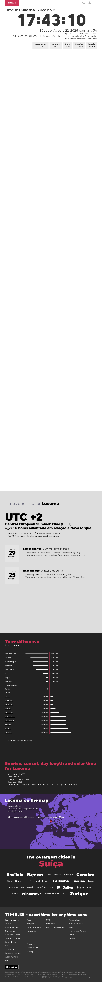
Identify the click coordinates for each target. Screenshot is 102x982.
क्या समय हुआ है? (29, 974)
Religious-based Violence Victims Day (80, 33)
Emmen (57, 875)
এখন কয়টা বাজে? (73, 974)
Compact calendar (13, 953)
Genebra (85, 874)
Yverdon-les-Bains (52, 894)
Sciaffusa (42, 887)
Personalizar (74, 920)
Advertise (31, 944)
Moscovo (9, 704)
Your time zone (12, 927)
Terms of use (32, 948)
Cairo (7, 696)
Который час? (82, 974)
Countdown (10, 942)
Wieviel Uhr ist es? (33, 977)
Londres (55, 45)
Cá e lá (8, 924)
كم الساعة (64, 974)
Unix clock (50, 924)
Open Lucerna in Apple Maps (51, 817)
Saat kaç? (56, 977)
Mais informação (47, 36)
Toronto (8, 666)
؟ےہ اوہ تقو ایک (74, 977)
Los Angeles (40, 45)
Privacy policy (33, 951)
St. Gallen (65, 887)
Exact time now (12, 920)
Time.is (12, 3)
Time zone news (34, 927)
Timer (7, 946)
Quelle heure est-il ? (53, 974)
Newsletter (32, 931)
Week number (11, 957)
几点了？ (20, 974)
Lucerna (79, 881)
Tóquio (91, 45)
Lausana (61, 881)
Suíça (51, 864)
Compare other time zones (20, 741)
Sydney (8, 732)
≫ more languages (87, 977)
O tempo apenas (12, 938)
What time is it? (10, 974)
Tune (80, 887)
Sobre (71, 935)
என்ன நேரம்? (65, 977)
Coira (49, 875)
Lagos (7, 678)
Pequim (79, 45)
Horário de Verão (12, 935)
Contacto (73, 938)
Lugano (91, 881)
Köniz (19, 881)
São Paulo (9, 670)
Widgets (30, 924)
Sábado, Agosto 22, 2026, (68, 30)
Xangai (8, 724)
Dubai (8, 708)
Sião (51, 887)
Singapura (9, 720)
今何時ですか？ (46, 977)
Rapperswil (27, 887)
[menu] (95, 3)
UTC (7, 674)
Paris (67, 45)
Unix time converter (55, 927)
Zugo (64, 894)
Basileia (14, 874)
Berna (35, 875)
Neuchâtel (13, 887)
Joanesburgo (11, 685)
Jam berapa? (21, 977)
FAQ (71, 927)
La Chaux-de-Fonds (38, 881)
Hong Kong (10, 716)
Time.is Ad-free (76, 924)
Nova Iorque (10, 662)
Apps (29, 920)
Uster (89, 887)
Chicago (8, 658)
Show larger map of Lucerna (21, 817)
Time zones (10, 931)
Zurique (8, 693)
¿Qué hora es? (40, 974)
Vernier (15, 894)
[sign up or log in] (89, 4)
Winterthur (31, 894)
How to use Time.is (77, 931)
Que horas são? (10, 977)
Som (7, 960)
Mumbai (9, 712)
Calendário (10, 949)
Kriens (9, 881)
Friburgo (68, 875)
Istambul (9, 700)
